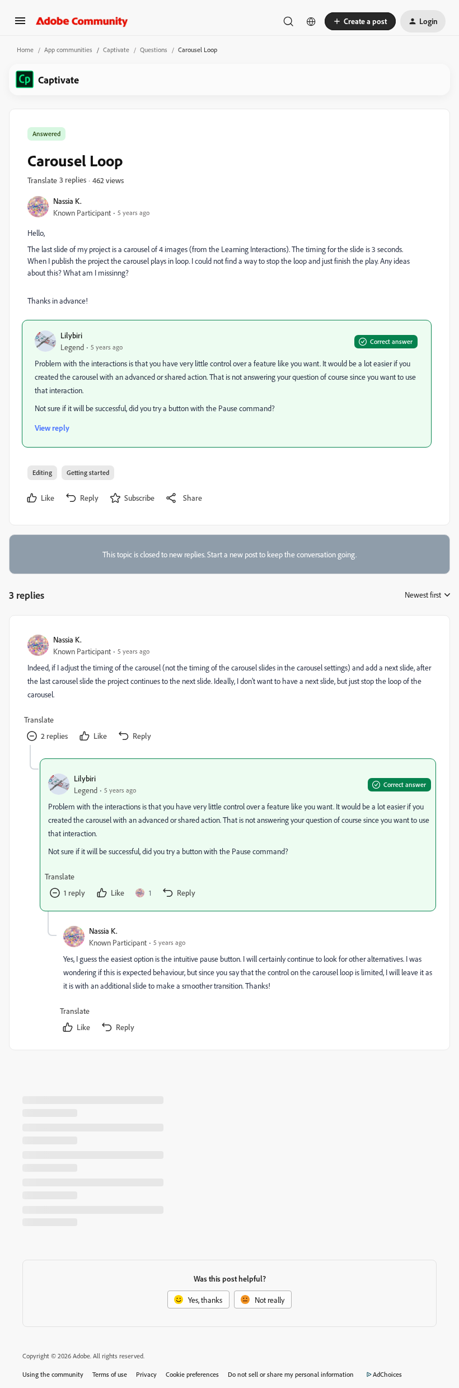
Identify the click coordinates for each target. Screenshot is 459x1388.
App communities (68, 49)
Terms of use (109, 1374)
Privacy (146, 1374)
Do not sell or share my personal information (291, 1374)
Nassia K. (67, 201)
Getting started (88, 472)
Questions (153, 49)
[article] (229, 689)
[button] (20, 24)
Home (25, 49)
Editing (42, 472)
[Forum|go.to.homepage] (82, 21)
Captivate (116, 49)
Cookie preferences (192, 1374)
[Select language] (311, 21)
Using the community (52, 1374)
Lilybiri (71, 335)
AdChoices (387, 1374)
